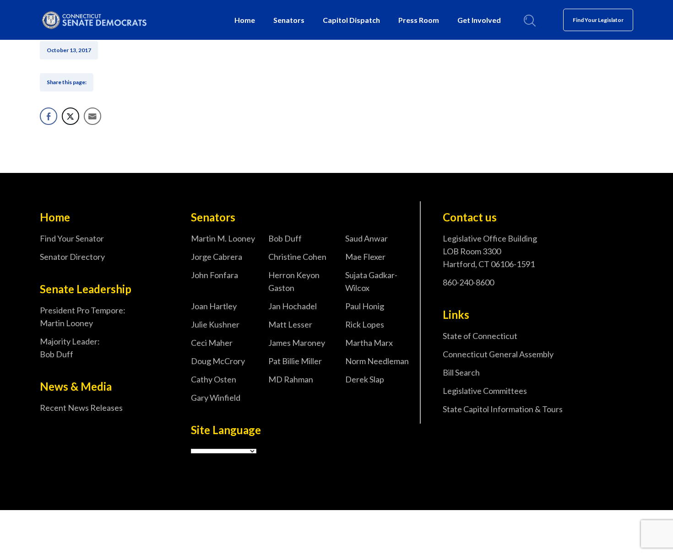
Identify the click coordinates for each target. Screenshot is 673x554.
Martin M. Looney (223, 238)
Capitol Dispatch (351, 20)
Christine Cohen (297, 257)
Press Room (418, 20)
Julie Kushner (215, 324)
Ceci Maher (212, 343)
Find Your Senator (72, 238)
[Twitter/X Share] (70, 116)
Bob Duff (285, 238)
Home (244, 20)
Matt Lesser (290, 324)
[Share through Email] (92, 116)
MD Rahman (290, 379)
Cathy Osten (213, 379)
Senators (288, 20)
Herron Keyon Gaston (294, 281)
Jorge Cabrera (216, 257)
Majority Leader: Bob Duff (70, 347)
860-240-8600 (468, 282)
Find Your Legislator (598, 19)
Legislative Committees (485, 391)
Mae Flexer (365, 257)
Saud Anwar (366, 238)
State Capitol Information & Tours (503, 409)
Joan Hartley (214, 306)
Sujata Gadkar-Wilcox (371, 281)
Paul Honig (364, 306)
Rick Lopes (364, 324)
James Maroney (296, 343)
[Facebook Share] (48, 116)
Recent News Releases (81, 408)
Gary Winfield (215, 398)
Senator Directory (72, 257)
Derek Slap (364, 379)
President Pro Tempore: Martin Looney (82, 316)
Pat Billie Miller (295, 361)
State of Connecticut (480, 336)
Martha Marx (369, 343)
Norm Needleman (377, 361)
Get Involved (479, 20)
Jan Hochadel (292, 306)
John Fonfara (214, 275)
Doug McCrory (218, 361)
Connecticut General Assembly (498, 354)
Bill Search (461, 372)
